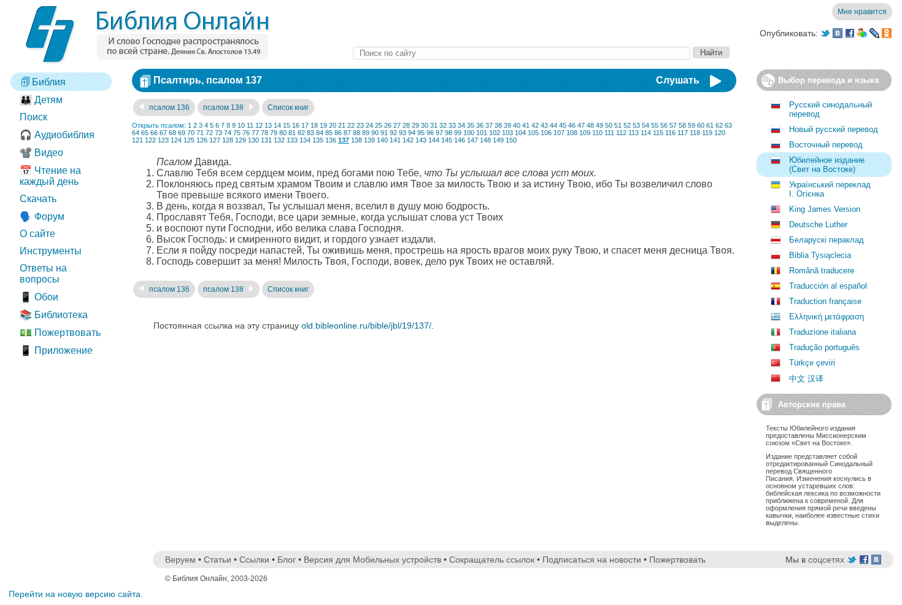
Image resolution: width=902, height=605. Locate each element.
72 (209, 132)
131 (266, 140)
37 (489, 125)
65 (144, 132)
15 (286, 125)
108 (571, 132)
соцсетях (826, 559)
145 (446, 140)
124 (176, 140)
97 (439, 132)
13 (268, 125)
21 (341, 125)
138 (356, 140)
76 (246, 132)
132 (279, 140)
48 (590, 125)
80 (283, 132)
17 (305, 125)
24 (369, 125)
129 (240, 140)
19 (323, 125)
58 (682, 125)
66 (154, 132)
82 (301, 132)
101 (481, 132)
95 (421, 132)
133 (292, 140)
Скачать (38, 198)
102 (494, 132)
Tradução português (824, 347)
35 (470, 125)
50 (608, 125)
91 (384, 132)
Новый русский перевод (833, 129)
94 (411, 132)
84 (319, 132)
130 (253, 140)
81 (292, 132)
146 (459, 140)
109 (584, 132)
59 (691, 125)
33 (452, 125)
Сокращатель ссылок (491, 559)
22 (351, 125)
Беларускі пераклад (826, 239)
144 (433, 140)
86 (338, 132)
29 (415, 125)
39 (507, 125)
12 (259, 125)
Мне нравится (862, 11)
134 (304, 140)
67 (163, 132)
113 (633, 132)
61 (710, 125)
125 (189, 140)
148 (485, 140)
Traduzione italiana (822, 332)
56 (664, 125)
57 (673, 125)
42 (535, 125)
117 (682, 132)
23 (360, 125)
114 (646, 132)
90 (375, 132)
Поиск (33, 117)
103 (507, 132)
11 (250, 125)
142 (408, 140)
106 (546, 132)
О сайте (37, 233)
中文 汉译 (806, 378)
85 (329, 132)
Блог (286, 559)
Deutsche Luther (818, 224)
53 (636, 125)
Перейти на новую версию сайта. (76, 594)
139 (369, 140)
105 (533, 132)
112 (621, 132)
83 (310, 132)
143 (420, 140)
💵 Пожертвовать (60, 332)
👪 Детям (41, 100)
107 (559, 132)
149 (498, 140)
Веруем (180, 559)
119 (707, 132)
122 (150, 140)
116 (670, 132)
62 (719, 125)
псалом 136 (168, 107)
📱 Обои (39, 297)
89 (365, 132)
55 (654, 125)
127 (214, 140)
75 (237, 132)
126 (201, 140)
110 (597, 132)
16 (295, 125)
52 (627, 125)
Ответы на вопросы (43, 273)
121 (137, 140)
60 (700, 125)
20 (332, 125)
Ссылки (254, 559)
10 (241, 125)
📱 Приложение (56, 350)
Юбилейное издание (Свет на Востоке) (827, 164)
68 (172, 132)
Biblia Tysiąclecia (820, 255)
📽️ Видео (41, 152)
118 (695, 132)
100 (468, 132)
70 (191, 132)
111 (609, 132)
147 (472, 140)
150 (511, 140)
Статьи (217, 559)
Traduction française (825, 301)
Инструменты (51, 251)
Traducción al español (828, 286)
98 (448, 132)
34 (461, 125)
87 (347, 132)
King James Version (824, 209)
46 (572, 125)
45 (562, 125)
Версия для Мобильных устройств (372, 559)
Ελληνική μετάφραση (826, 316)
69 (181, 132)
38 (498, 125)
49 (599, 125)
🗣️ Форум (42, 216)
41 (526, 125)
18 (314, 125)
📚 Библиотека (54, 315)
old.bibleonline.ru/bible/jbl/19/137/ (366, 325)
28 (406, 125)
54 (645, 125)
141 (395, 140)
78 (264, 132)
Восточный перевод (826, 144)
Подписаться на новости (591, 559)
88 (356, 132)
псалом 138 (224, 107)
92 (393, 132)
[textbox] (521, 53)
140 (382, 140)
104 (520, 132)
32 (443, 125)
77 (255, 132)
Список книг (288, 107)
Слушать (678, 80)
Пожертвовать (677, 559)
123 (163, 140)
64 (135, 132)
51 (618, 125)
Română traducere (821, 270)
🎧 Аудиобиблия (57, 135)
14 (277, 125)
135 (317, 140)
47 (581, 125)
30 (424, 125)
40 (516, 125)
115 (658, 132)
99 (457, 132)
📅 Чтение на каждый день (50, 176)
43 (544, 125)
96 (430, 132)
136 (330, 140)
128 (227, 140)
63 (728, 125)
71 (200, 132)
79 (273, 132)
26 (387, 125)
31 (434, 125)
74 (227, 132)
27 (397, 125)
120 (719, 132)
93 (402, 132)
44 (553, 125)
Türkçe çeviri (812, 362)
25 (378, 125)
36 (480, 125)
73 (218, 132)
